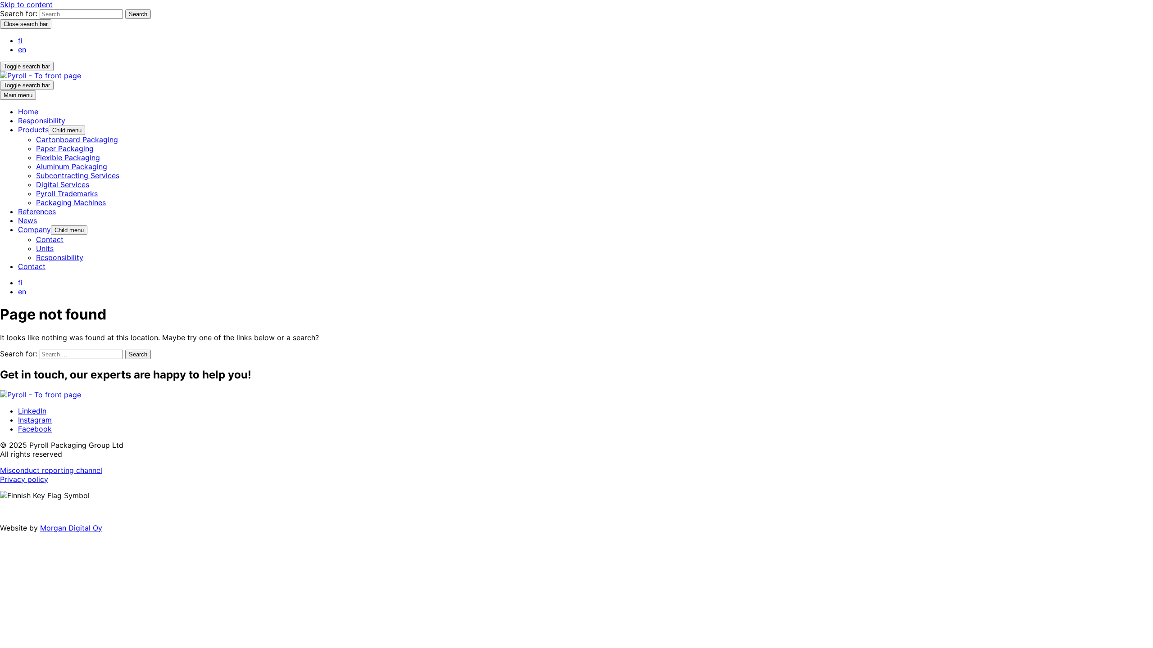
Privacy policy (24, 479)
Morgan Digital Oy (71, 527)
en (22, 49)
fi (20, 40)
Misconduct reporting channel (51, 470)
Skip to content (26, 4)
